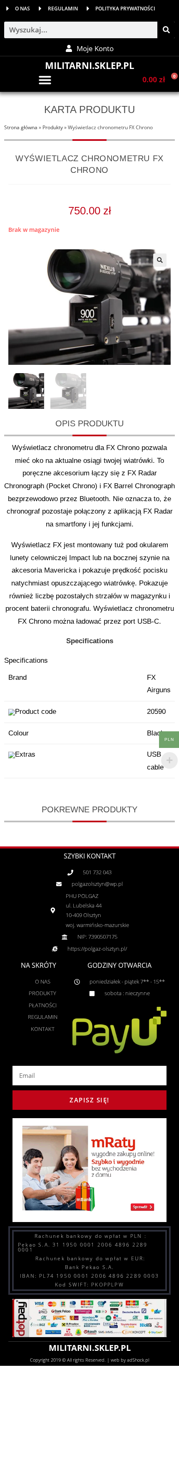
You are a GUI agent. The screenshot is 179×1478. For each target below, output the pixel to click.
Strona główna (20, 127)
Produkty (52, 127)
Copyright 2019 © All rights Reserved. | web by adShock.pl (89, 1360)
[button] (45, 80)
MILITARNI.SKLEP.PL (89, 65)
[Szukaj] (166, 30)
